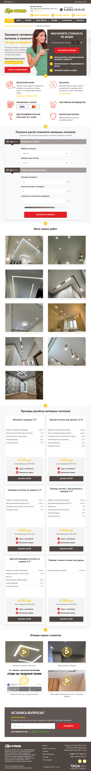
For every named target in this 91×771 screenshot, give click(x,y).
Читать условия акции (17, 70)
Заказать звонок (62, 15)
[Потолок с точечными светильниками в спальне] (24, 318)
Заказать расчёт (24, 478)
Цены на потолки (49, 748)
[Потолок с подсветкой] (66, 250)
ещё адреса (37, 11)
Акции (45, 745)
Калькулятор (80, 15)
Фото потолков (48, 754)
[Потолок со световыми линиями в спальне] (24, 385)
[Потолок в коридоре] (24, 351)
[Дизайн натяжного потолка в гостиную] (24, 250)
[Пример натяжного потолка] (66, 351)
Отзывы (45, 757)
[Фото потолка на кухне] (66, 318)
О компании (47, 760)
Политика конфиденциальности (14, 766)
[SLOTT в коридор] (66, 284)
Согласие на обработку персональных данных (18, 768)
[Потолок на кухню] (24, 284)
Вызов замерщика (41, 15)
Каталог (45, 751)
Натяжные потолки (11, 26)
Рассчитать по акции (67, 50)
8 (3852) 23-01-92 (74, 9)
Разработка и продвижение (78, 768)
